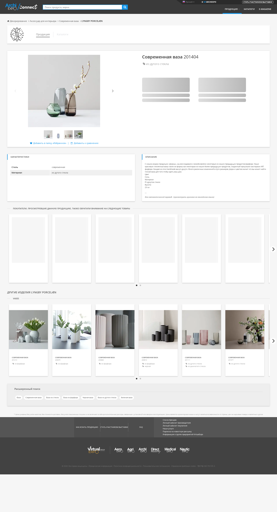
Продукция (231, 9)
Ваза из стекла (52, 397)
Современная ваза (33, 397)
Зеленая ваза (126, 397)
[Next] (112, 91)
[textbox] (82, 7)
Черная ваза (88, 397)
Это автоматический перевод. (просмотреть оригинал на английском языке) (179, 197)
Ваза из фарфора (70, 397)
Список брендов (169, 420)
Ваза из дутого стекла (107, 397)
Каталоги (249, 9)
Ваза (19, 397)
